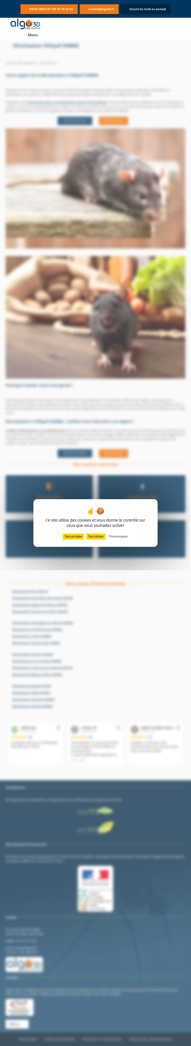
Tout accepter (73, 536)
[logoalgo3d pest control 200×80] (25, 19)
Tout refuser (96, 536)
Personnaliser (118, 536)
